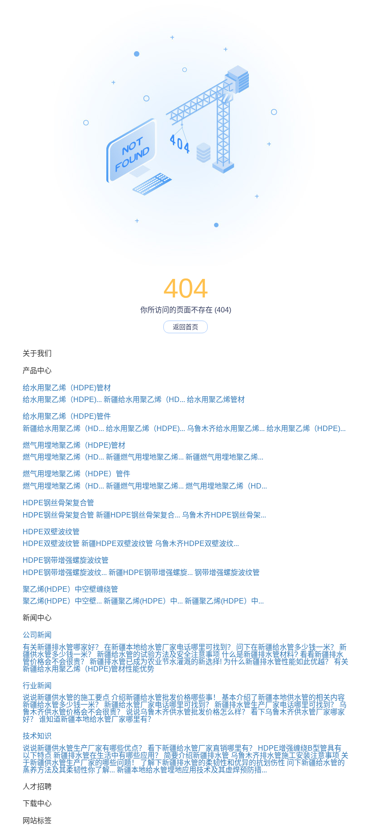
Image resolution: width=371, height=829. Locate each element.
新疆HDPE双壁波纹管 (117, 543)
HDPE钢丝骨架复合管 (58, 503)
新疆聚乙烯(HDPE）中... (143, 601)
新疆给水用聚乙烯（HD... (144, 399)
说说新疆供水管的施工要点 (66, 697)
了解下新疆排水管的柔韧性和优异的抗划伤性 (212, 763)
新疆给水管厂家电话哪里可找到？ (158, 705)
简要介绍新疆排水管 (196, 755)
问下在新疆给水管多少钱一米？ (287, 647)
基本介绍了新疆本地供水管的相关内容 (283, 697)
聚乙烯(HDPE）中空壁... (62, 601)
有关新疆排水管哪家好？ (62, 647)
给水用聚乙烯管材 (216, 399)
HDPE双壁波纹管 (51, 532)
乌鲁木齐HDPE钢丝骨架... (224, 515)
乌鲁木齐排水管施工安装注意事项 (285, 755)
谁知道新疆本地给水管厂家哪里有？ (97, 719)
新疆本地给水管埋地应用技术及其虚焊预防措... (192, 770)
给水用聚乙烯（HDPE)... (62, 399)
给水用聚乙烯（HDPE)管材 (67, 388)
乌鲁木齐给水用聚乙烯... (226, 428)
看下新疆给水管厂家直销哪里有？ (201, 748)
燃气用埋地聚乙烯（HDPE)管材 (74, 445)
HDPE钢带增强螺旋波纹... (65, 572)
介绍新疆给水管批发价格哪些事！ (165, 697)
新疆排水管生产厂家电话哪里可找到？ (276, 705)
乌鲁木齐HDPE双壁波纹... (197, 543)
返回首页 (185, 327)
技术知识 (37, 736)
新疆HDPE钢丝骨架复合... (138, 515)
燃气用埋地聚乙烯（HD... (63, 457)
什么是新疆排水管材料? (260, 654)
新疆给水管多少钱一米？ (62, 705)
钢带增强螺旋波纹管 (227, 572)
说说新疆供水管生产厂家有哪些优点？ (84, 748)
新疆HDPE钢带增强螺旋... (151, 572)
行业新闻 (37, 686)
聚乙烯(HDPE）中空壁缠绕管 (70, 589)
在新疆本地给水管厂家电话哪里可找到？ (169, 647)
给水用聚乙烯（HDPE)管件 (67, 416)
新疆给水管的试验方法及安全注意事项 (158, 654)
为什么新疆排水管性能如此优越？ (278, 662)
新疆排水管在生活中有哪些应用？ (107, 755)
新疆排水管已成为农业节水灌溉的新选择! (156, 662)
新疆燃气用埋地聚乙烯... (145, 457)
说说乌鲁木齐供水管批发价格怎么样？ (187, 712)
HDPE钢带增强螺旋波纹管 (66, 560)
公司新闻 (37, 635)
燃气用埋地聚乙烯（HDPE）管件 (76, 474)
